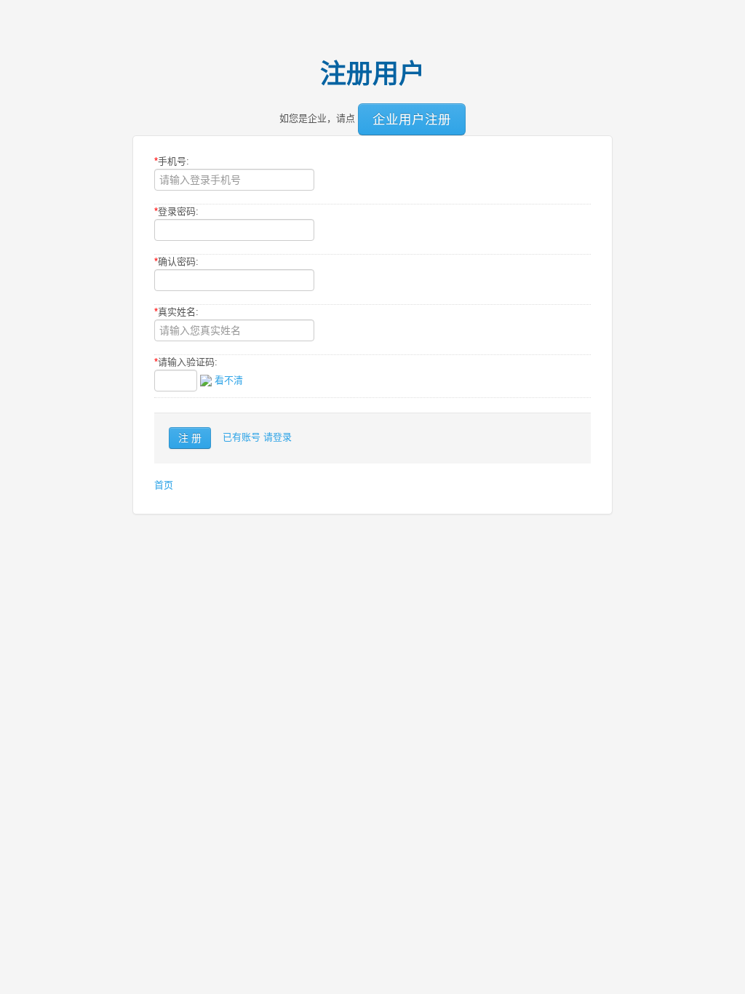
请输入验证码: (186, 362)
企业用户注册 (411, 119)
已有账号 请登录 (257, 437)
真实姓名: (176, 311)
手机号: (171, 161)
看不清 (229, 380)
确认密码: (176, 261)
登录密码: (176, 211)
